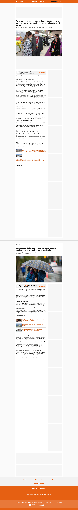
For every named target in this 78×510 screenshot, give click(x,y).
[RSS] (25, 1)
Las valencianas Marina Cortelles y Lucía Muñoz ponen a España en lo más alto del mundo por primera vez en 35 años (33, 320)
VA (26, 1)
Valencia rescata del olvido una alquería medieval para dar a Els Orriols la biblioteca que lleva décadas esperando (33, 330)
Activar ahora (41, 72)
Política (35, 494)
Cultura (45, 494)
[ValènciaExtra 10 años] (39, 1)
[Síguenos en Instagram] (23, 1)
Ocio (50, 494)
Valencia (28, 494)
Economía (38, 494)
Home (17, 4)
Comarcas (31, 494)
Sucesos (48, 494)
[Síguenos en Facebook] (21, 1)
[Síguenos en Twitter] (22, 1)
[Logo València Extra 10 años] (39, 489)
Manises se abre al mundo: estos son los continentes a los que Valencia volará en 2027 (32, 325)
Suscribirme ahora (39, 483)
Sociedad (41, 494)
